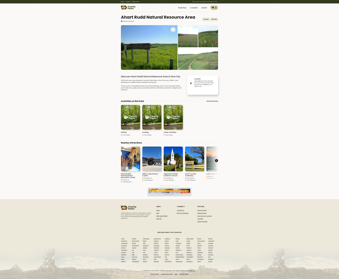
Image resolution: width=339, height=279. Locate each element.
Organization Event (167, 274)
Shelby (134, 259)
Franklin (199, 245)
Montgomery (179, 255)
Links (157, 213)
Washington (135, 261)
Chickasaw (124, 243)
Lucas (166, 252)
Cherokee (211, 241)
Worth (199, 261)
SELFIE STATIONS (202, 221)
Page (122, 257)
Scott (122, 259)
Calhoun (156, 241)
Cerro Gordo (201, 241)
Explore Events (201, 213)
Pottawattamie (180, 257)
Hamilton (156, 248)
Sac (209, 257)
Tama (166, 259)
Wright (210, 261)
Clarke (134, 243)
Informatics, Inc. (191, 271)
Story (155, 259)
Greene (123, 248)
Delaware (124, 245)
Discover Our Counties (204, 216)
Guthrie (145, 248)
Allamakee (146, 239)
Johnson (189, 250)
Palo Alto (134, 257)
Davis (199, 243)
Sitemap (159, 219)
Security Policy (183, 274)
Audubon (167, 239)
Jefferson (178, 250)
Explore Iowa (135, 1)
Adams (134, 239)
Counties (194, 8)
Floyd (188, 245)
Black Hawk (190, 239)
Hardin (177, 248)
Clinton (167, 243)
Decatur (210, 243)
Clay (144, 243)
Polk (166, 257)
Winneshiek (179, 261)
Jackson (156, 250)
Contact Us (180, 210)
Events (204, 8)
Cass (177, 241)
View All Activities (212, 101)
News (122, 1)
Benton (178, 239)
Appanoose (157, 239)
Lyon (177, 252)
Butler (144, 241)
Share (215, 19)
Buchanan (124, 241)
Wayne (145, 261)
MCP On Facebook (182, 213)
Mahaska (200, 252)
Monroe (167, 255)
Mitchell (145, 255)
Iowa (144, 250)
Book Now (182, 8)
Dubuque (156, 245)
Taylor (177, 259)
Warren (123, 261)
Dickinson (146, 245)
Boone (199, 239)
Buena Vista (135, 241)
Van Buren (200, 259)
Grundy (134, 248)
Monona (156, 255)
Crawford (178, 243)
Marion (210, 252)
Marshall (123, 255)
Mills (133, 255)
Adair (122, 239)
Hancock (167, 248)
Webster (156, 261)
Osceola (210, 255)
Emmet (167, 245)
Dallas (188, 243)
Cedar (188, 241)
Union (188, 259)
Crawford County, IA (128, 21)
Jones (199, 250)
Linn (144, 252)
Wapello (210, 259)
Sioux (144, 259)
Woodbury (190, 261)
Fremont (210, 245)
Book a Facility (202, 210)
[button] (162, 185)
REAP (176, 274)
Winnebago (168, 261)
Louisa (156, 252)
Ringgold (200, 257)
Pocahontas (157, 257)
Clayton (156, 243)
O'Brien (199, 255)
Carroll (167, 241)
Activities (200, 219)
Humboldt (124, 250)
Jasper (167, 250)
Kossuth (123, 252)
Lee (133, 252)
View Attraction (127, 182)
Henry (199, 248)
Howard (210, 248)
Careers (128, 1)
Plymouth (145, 257)
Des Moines (135, 245)
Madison (189, 252)
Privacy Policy (155, 274)
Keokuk (210, 250)
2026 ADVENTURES (161, 216)
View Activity (126, 135)
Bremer (210, 239)
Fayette (178, 245)
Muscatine (189, 255)
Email (207, 19)
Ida (133, 250)
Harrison (189, 248)
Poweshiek (190, 257)
